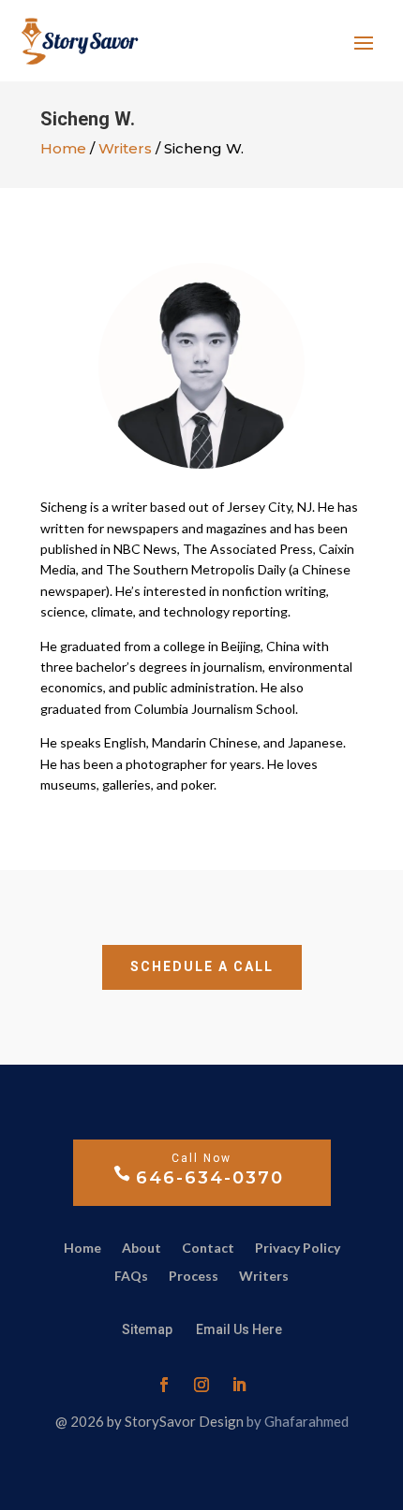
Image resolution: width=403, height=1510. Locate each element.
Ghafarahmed (306, 1421)
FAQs (131, 1277)
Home (63, 148)
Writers (125, 148)
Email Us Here (239, 1329)
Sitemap (148, 1329)
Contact (208, 1248)
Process (193, 1277)
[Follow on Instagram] (201, 1385)
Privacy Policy (297, 1248)
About (141, 1248)
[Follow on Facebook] (164, 1385)
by (255, 1421)
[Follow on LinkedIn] (239, 1385)
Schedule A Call (202, 966)
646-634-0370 (210, 1178)
